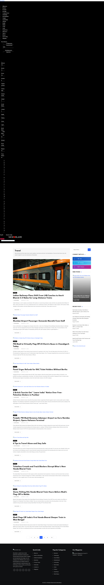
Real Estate (56, 564)
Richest (4, 35)
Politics (4, 24)
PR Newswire (9, 43)
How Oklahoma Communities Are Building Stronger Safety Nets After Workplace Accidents (81, 318)
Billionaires (5, 6)
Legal (4, 28)
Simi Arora (16, 300)
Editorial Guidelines (38, 557)
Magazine (4, 38)
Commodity (56, 562)
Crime (4, 26)
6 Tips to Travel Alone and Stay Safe (29, 443)
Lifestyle (4, 21)
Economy (4, 9)
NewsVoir (8, 52)
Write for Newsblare (38, 555)
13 (51, 537)
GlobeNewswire (8, 50)
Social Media (5, 19)
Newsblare (2, 0)
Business (4, 7)
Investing (4, 11)
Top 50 (4, 33)
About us (36, 553)
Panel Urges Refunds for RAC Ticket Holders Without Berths (40, 369)
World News (5, 29)
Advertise (36, 560)
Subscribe (36, 564)
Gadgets (4, 18)
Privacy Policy (37, 562)
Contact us (36, 567)
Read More (17, 309)
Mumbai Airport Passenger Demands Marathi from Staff (39, 321)
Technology (5, 14)
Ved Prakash (17, 445)
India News (5, 31)
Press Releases (4, 41)
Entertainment (5, 16)
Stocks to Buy (9, 234)
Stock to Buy (5, 36)
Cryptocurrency (6, 13)
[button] (7, 42)
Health (4, 23)
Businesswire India (7, 46)
